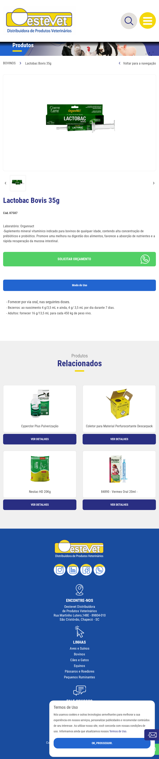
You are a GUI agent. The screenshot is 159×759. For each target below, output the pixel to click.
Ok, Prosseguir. (102, 743)
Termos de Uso (117, 731)
